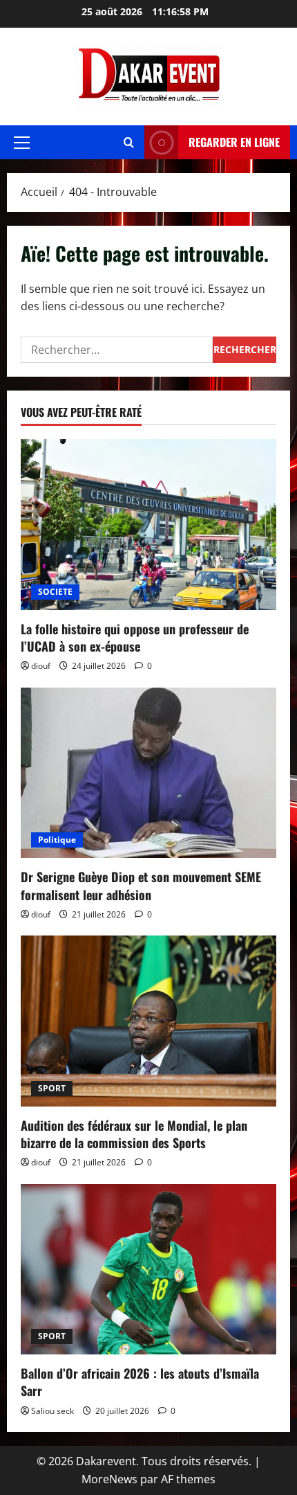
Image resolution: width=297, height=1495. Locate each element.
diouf (40, 666)
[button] (22, 142)
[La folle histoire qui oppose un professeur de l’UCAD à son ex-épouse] (148, 524)
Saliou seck (52, 1411)
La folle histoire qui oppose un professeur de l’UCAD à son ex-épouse (135, 637)
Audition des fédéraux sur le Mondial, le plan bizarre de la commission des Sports (134, 1134)
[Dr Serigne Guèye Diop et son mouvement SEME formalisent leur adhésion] (148, 773)
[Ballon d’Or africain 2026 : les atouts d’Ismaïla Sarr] (148, 1269)
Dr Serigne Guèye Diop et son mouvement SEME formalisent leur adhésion (141, 885)
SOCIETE (55, 592)
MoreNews (109, 1479)
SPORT (52, 1088)
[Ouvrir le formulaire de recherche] (129, 142)
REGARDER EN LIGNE (234, 142)
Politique (57, 839)
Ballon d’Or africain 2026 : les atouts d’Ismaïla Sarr (140, 1381)
